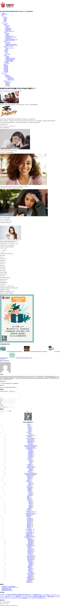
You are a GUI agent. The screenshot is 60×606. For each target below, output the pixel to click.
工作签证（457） (30, 512)
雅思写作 (28, 547)
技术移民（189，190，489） (30, 513)
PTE (2, 22)
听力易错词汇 (30, 565)
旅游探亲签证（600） (30, 514)
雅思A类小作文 (30, 550)
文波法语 (28, 497)
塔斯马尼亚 (30, 502)
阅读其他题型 (30, 576)
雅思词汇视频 (30, 542)
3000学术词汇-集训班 (30, 467)
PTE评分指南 (6, 67)
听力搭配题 (30, 564)
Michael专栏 (30, 493)
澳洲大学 (29, 500)
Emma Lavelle (29, 487)
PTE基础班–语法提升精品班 (10, 58)
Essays (7, 48)
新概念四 (30, 484)
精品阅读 (3, 13)
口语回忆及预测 (30, 579)
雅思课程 (29, 567)
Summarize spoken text (10, 38)
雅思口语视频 (30, 540)
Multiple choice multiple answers (12, 45)
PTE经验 (35, 594)
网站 (1, 403)
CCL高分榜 (29, 431)
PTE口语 (5, 24)
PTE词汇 (39, 594)
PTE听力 (5, 32)
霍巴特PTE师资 (29, 582)
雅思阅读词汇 (29, 527)
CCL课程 (29, 429)
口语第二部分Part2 (30, 557)
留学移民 (29, 510)
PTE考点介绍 (6, 66)
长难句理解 (30, 572)
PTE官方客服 (6, 70)
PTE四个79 (27, 594)
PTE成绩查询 (6, 72)
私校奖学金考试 (4, 14)
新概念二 (30, 483)
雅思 (2, 73)
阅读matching (30, 574)
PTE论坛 (5, 64)
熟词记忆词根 (29, 522)
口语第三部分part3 (30, 556)
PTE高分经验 (6, 62)
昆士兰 (30, 504)
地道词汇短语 (8, 76)
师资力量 (28, 485)
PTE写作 (5, 46)
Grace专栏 (30, 492)
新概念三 (30, 482)
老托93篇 (7, 33)
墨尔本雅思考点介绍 (30, 545)
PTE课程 (5, 55)
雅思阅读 (29, 570)
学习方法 (29, 531)
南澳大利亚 (30, 501)
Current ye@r (2, 407)
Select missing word (30, 447)
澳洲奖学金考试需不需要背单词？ (7, 590)
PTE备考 (29, 449)
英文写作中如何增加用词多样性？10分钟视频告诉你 (9, 383)
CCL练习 (5, 21)
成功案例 (29, 546)
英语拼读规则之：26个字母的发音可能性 (9, 586)
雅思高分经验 (29, 580)
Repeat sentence (9, 28)
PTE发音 (7, 26)
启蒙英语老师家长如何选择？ (7, 589)
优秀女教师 (29, 489)
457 (28, 424)
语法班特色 (30, 568)
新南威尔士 (30, 503)
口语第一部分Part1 (30, 555)
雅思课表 (30, 569)
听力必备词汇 (30, 563)
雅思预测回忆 (29, 577)
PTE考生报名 (6, 69)
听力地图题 (30, 562)
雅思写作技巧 (26, 596)
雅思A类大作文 (14, 596)
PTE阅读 (5, 41)
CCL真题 (5, 20)
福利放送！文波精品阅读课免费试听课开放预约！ (8, 387)
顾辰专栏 (30, 494)
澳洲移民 (28, 509)
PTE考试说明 (6, 68)
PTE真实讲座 (8, 25)
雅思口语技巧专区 (30, 559)
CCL (2, 16)
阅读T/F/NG (30, 575)
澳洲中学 (29, 499)
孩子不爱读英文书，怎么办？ (7, 588)
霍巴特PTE (28, 581)
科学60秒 (7, 34)
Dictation (7, 35)
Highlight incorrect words (10, 40)
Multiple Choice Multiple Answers (12, 39)
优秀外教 (29, 488)
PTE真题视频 (8, 54)
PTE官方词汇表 (29, 520)
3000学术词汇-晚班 (30, 466)
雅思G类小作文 (30, 551)
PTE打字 (7, 49)
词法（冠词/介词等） (29, 532)
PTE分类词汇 (29, 518)
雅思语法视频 (30, 543)
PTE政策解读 (6, 65)
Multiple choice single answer (11, 36)
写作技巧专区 (8, 85)
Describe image (8, 29)
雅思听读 (29, 566)
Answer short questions (10, 31)
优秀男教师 (29, 490)
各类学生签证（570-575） (30, 511)
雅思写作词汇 (29, 524)
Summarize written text (10, 47)
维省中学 (29, 508)
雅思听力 (29, 560)
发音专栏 (7, 75)
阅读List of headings (30, 573)
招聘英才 (28, 496)
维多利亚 (30, 505)
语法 (28, 528)
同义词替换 (30, 571)
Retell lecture (8, 30)
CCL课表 (5, 19)
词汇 (28, 517)
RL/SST (7, 52)
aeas (3, 15)
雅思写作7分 (22, 596)
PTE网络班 (7, 57)
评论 (1, 398)
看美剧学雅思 (7, 596)
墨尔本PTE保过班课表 (9, 60)
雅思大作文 (7, 83)
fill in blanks (8, 37)
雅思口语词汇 (29, 525)
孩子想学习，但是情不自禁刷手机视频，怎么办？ (10, 587)
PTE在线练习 (6, 23)
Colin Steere (29, 486)
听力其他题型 (30, 561)
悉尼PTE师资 (29, 495)
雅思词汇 (25, 598)
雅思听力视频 (30, 541)
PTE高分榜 (7, 63)
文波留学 (28, 498)
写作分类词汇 (30, 548)
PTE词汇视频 (8, 42)
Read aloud (8, 27)
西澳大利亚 (30, 506)
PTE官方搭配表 (29, 519)
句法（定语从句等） (29, 530)
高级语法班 (30, 470)
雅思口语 (5, 74)
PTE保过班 (7, 56)
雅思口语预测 (56, 596)
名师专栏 (29, 491)
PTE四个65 (20, 595)
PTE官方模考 (6, 71)
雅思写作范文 (30, 596)
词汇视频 (11, 596)
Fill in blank (8, 43)
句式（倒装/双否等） (29, 529)
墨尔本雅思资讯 (29, 544)
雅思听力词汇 (29, 526)
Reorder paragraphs (30, 475)
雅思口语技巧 (46, 596)
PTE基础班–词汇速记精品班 (10, 59)
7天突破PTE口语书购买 (9, 61)
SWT (30, 462)
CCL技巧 (29, 426)
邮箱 (1, 401)
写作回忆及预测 (30, 578)
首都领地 (30, 507)
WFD (6, 51)
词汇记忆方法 (29, 523)
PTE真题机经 (6, 50)
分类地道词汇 (29, 521)
